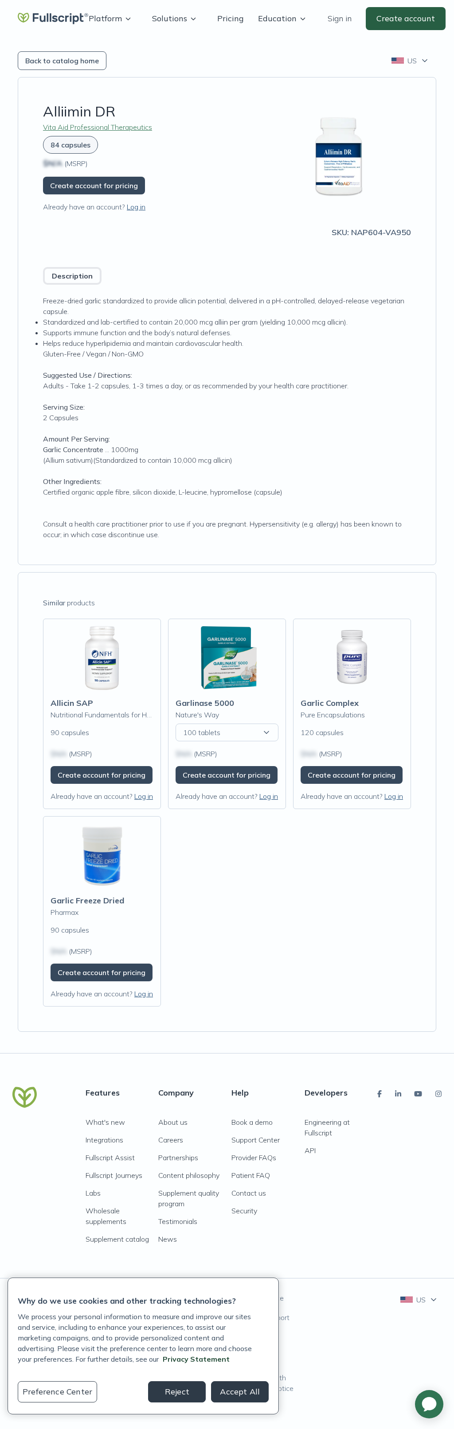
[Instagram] (438, 1093)
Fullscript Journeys (114, 1175)
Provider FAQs (253, 1157)
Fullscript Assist (110, 1157)
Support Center (255, 1139)
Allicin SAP (72, 703)
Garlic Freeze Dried (87, 900)
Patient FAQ (250, 1175)
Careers (170, 1139)
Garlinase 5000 (205, 703)
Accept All (240, 1391)
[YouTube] (418, 1093)
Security (244, 1210)
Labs (93, 1193)
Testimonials (177, 1221)
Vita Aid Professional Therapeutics (97, 127)
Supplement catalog (117, 1239)
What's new (105, 1122)
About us (173, 1122)
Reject (177, 1391)
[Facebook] (379, 1093)
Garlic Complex (330, 703)
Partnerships (178, 1157)
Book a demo (252, 1122)
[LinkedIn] (398, 1093)
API (310, 1150)
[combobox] (410, 61)
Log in (136, 206)
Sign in (340, 18)
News (167, 1239)
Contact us (248, 1193)
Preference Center (57, 1391)
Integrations (104, 1139)
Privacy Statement (196, 1359)
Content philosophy (188, 1175)
